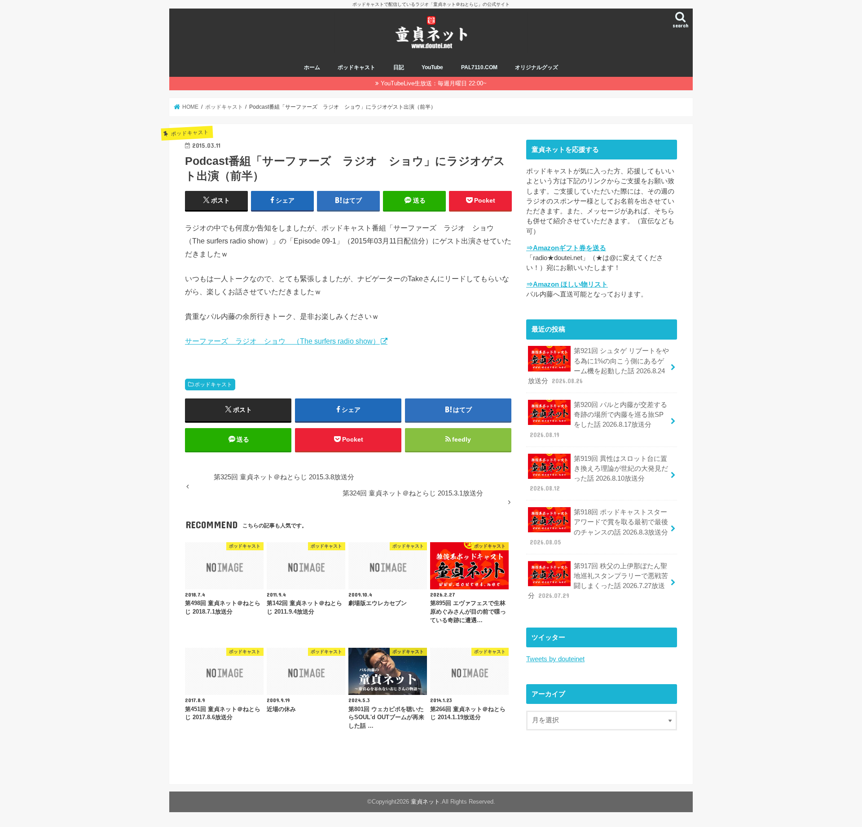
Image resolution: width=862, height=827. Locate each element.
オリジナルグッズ (536, 67)
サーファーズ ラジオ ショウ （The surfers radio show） (282, 341)
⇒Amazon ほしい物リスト (567, 284)
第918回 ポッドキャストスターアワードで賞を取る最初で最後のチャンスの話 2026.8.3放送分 (599, 527)
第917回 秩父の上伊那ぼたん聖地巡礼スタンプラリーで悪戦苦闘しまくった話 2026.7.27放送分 (598, 581)
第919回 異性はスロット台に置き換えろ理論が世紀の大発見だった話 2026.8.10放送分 (599, 473)
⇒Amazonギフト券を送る (566, 248)
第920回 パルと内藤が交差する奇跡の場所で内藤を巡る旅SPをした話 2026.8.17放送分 (598, 419)
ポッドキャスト (356, 67)
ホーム (312, 67)
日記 (398, 67)
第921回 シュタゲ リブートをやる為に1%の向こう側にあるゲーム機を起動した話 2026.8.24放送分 (598, 366)
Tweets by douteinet (555, 659)
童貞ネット (425, 801)
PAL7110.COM (479, 67)
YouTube (432, 67)
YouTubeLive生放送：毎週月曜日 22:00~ (434, 83)
